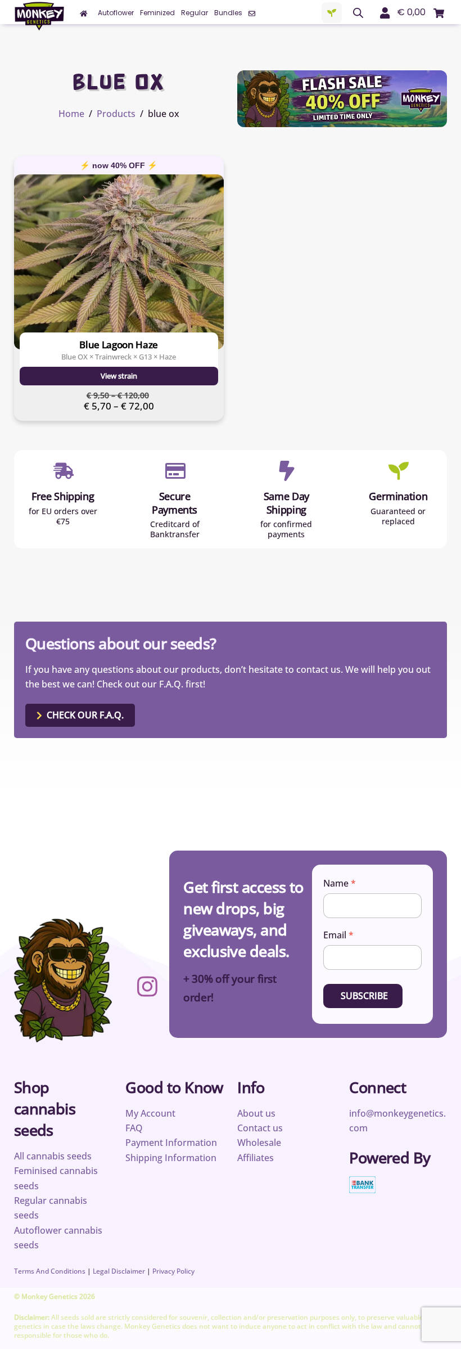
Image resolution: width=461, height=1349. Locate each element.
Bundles (228, 12)
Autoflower (116, 12)
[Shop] (332, 13)
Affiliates (255, 1158)
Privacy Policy (173, 1271)
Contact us (260, 1128)
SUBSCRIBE (364, 996)
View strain (119, 376)
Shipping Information (170, 1158)
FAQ (134, 1128)
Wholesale (259, 1142)
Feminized (157, 12)
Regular (194, 12)
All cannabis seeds (53, 1156)
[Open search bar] (358, 13)
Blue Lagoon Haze (118, 344)
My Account (150, 1113)
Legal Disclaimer (119, 1271)
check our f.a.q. (85, 715)
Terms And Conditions (49, 1271)
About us (256, 1113)
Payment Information (171, 1142)
